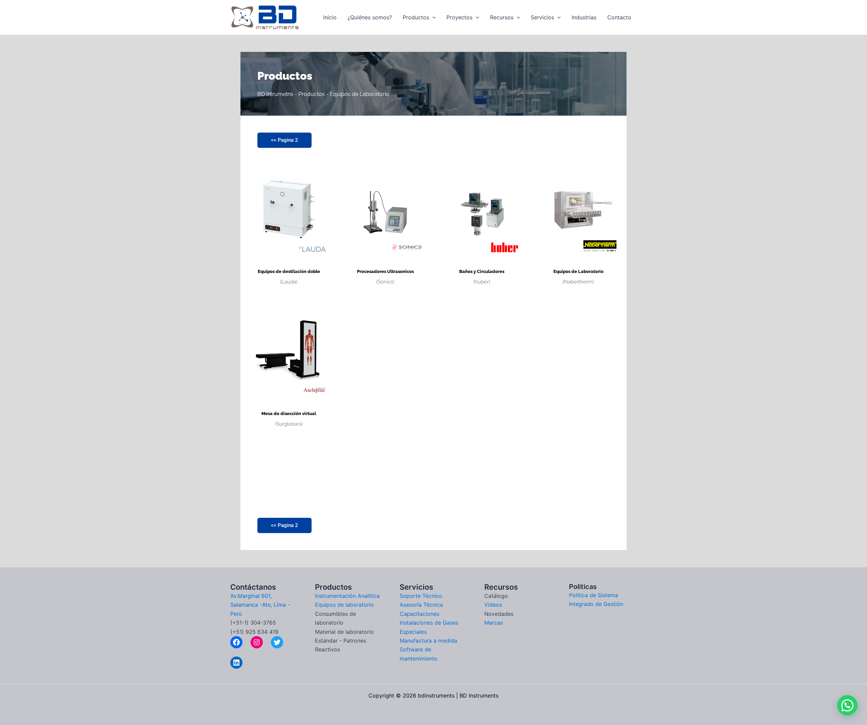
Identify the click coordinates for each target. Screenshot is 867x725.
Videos (493, 604)
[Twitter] (277, 642)
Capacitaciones (419, 613)
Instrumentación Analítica (347, 595)
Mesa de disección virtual (288, 413)
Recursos (501, 17)
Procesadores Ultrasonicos (385, 271)
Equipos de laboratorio (344, 604)
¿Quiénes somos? (369, 17)
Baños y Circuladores (481, 271)
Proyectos (459, 17)
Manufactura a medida (428, 640)
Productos (416, 17)
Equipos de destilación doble (289, 271)
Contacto (619, 17)
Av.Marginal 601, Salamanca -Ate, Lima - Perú (260, 604)
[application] (432, 17)
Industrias (584, 17)
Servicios (542, 17)
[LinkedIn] (236, 663)
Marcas (493, 622)
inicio (330, 17)
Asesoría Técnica (421, 604)
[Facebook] (236, 642)
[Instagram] (257, 642)
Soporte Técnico (421, 595)
